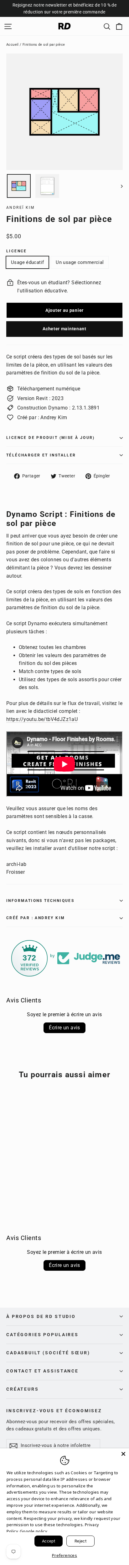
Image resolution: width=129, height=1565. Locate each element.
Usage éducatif (27, 262)
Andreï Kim (20, 207)
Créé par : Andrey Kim (35, 918)
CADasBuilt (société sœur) (48, 1352)
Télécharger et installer (41, 455)
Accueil (12, 45)
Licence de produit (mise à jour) (50, 437)
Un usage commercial (80, 262)
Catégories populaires (42, 1334)
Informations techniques (40, 900)
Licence (16, 251)
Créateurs (22, 1389)
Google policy (33, 1531)
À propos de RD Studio (41, 1316)
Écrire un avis (64, 1028)
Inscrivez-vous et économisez (54, 1410)
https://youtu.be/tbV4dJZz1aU (42, 719)
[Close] (123, 1454)
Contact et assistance (42, 1370)
